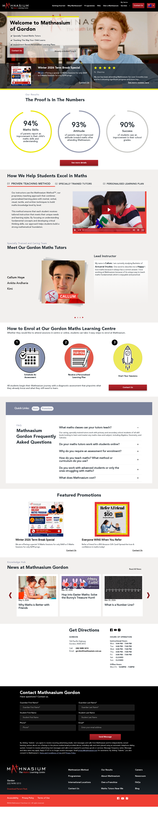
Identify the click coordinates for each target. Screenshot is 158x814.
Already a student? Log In (65, 51)
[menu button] (151, 5)
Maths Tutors (112, 789)
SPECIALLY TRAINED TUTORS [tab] (73, 184)
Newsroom (140, 776)
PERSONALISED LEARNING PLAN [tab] (123, 184)
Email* (81, 723)
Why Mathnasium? (75, 6)
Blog (137, 789)
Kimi (10, 289)
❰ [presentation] (10, 595)
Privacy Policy (70, 753)
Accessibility (12, 798)
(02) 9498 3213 (14, 783)
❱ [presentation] (148, 595)
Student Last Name (87, 713)
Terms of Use (44, 798)
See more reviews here (138, 83)
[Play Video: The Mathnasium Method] (109, 209)
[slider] (106, 230)
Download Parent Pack (17, 789)
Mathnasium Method (78, 770)
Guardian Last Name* (88, 703)
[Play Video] (75, 230)
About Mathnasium (110, 776)
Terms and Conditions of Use (51, 753)
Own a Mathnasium (110, 6)
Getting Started (58, 6)
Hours (35, 409)
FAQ (99, 6)
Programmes (89, 6)
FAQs (138, 782)
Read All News (135, 569)
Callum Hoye (16, 277)
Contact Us (138, 5)
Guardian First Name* (29, 703)
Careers (139, 770)
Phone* (23, 723)
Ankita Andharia (17, 283)
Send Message (105, 737)
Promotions (47, 409)
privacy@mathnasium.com (87, 750)
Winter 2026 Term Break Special (34, 540)
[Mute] (134, 230)
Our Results (107, 770)
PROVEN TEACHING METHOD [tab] (28, 184)
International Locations (79, 782)
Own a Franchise (109, 782)
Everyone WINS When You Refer (102, 540)
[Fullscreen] (143, 230)
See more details (79, 163)
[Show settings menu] (138, 230)
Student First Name (28, 713)
